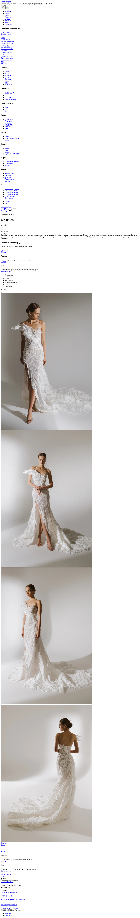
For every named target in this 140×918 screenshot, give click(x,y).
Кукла (3, 36)
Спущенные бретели (12, 192)
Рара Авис (4, 45)
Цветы (7, 140)
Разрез (7, 165)
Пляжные (8, 121)
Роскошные (9, 126)
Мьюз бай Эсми (6, 47)
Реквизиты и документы (9, 908)
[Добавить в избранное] (1, 227)
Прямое (7, 19)
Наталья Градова (6, 60)
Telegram (4, 252)
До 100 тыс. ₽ (9, 97)
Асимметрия (9, 179)
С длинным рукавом (12, 189)
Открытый (8, 175)
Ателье (7, 201)
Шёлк (7, 81)
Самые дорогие (10, 99)
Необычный (9, 84)
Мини (7, 148)
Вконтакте (8, 915)
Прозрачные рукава (12, 194)
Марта (3, 38)
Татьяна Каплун (6, 52)
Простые (8, 123)
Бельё (7, 22)
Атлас (7, 72)
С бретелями (9, 196)
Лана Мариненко (7, 58)
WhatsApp (4, 250)
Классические (10, 119)
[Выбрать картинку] (7, 7)
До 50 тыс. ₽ (9, 93)
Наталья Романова (7, 41)
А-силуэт (8, 11)
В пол (7, 152)
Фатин (7, 73)
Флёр (2, 62)
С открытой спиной (12, 162)
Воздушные (9, 125)
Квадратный (9, 173)
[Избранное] (3, 211)
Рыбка (7, 15)
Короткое (8, 21)
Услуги (3, 262)
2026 (6, 107)
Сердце (7, 181)
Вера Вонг (4, 63)
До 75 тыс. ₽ (9, 95)
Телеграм (8, 913)
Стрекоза (4, 51)
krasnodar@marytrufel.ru (9, 892)
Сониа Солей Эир (7, 49)
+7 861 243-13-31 (7, 896)
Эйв (2, 54)
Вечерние (8, 24)
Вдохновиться (6, 271)
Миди (7, 150)
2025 (6, 109)
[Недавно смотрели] (7, 211)
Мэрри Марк (5, 39)
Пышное (8, 17)
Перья (7, 136)
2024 (6, 111)
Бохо (6, 128)
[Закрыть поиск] (3, 7)
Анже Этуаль (5, 32)
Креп (7, 83)
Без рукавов (9, 198)
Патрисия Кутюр (7, 43)
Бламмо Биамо (6, 34)
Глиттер (7, 77)
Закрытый (8, 177)
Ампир (7, 13)
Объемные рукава (11, 191)
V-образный (9, 163)
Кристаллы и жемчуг (12, 138)
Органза (8, 79)
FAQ (6, 203)
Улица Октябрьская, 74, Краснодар (13, 899)
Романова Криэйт (7, 56)
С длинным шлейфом (12, 154)
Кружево (8, 75)
